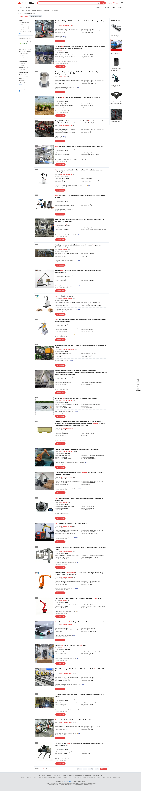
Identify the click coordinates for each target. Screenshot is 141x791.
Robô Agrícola (24, 26)
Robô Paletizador (25, 31)
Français (50, 777)
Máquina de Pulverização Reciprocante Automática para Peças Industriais (77, 449)
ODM (22, 64)
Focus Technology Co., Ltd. (68, 781)
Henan (22, 82)
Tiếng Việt (109, 777)
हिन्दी (95, 777)
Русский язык (76, 777)
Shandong (23, 75)
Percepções (94, 775)
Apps (113, 7)
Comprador (97, 7)
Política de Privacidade (66, 775)
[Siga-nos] (101, 775)
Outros (22, 69)
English (31, 777)
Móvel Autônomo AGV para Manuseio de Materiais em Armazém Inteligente (81, 622)
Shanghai (22, 80)
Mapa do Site (88, 775)
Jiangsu (22, 78)
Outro (21, 55)
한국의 (81, 777)
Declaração (49, 775)
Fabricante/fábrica (25, 49)
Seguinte (103, 768)
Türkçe (104, 777)
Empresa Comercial (25, 51)
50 (47, 768)
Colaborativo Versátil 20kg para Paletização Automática (73, 720)
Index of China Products (79, 778)
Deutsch (59, 777)
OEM (22, 65)
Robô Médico (24, 30)
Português (65, 777)
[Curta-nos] (99, 775)
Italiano (70, 777)
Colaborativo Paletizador (64, 296)
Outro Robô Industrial (24, 23)
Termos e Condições (70, 786)
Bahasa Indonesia (116, 777)
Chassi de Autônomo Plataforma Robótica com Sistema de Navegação (77, 97)
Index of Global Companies (91, 778)
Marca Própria (24, 67)
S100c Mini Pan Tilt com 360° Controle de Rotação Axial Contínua (76, 398)
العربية (85, 777)
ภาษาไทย (99, 777)
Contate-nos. (23, 91)
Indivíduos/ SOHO (23, 57)
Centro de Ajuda (42, 775)
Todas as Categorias (24, 7)
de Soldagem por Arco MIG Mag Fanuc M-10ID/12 (71, 523)
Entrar (122, 4)
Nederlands (90, 777)
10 (40, 768)
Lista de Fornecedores (36, 16)
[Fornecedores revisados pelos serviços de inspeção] (25, 41)
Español (55, 777)
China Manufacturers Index (67, 778)
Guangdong (23, 76)
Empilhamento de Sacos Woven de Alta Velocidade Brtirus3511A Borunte (78, 598)
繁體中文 (41, 777)
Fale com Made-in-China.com (78, 775)
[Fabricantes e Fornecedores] (26, 3)
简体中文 (36, 777)
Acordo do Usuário (56, 775)
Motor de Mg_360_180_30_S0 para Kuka (70, 645)
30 (43, 768)
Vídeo (37, 20)
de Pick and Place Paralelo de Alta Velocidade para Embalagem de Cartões (79, 146)
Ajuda (106, 7)
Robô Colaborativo (25, 28)
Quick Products (58, 778)
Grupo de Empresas (24, 53)
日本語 (45, 777)
